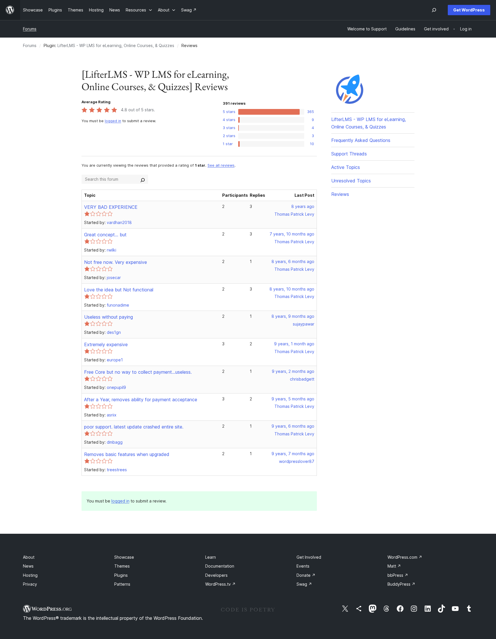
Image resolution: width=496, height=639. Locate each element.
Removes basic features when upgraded (126, 454)
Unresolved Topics (351, 181)
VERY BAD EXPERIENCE (110, 207)
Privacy (30, 584)
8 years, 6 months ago (293, 261)
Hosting (30, 575)
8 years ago (302, 206)
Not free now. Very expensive (115, 262)
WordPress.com (405, 557)
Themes (122, 566)
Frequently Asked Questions (360, 140)
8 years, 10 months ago (292, 289)
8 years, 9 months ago (293, 316)
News (28, 566)
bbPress (398, 575)
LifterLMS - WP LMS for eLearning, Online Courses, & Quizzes (115, 45)
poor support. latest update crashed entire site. (133, 427)
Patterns (122, 584)
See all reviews (221, 165)
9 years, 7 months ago (293, 453)
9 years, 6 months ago (293, 426)
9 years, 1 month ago (294, 343)
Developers (216, 575)
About (28, 557)
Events (303, 566)
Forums (29, 28)
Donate (306, 575)
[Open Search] (434, 10)
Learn (210, 557)
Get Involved (309, 557)
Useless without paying (108, 317)
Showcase (124, 557)
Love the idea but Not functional (118, 290)
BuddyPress (401, 584)
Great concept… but (105, 234)
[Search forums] (142, 179)
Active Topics (345, 167)
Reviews (340, 194)
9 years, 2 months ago (293, 371)
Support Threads (349, 154)
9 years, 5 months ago (293, 398)
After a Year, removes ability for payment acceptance (140, 399)
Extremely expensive (106, 344)
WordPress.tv (220, 584)
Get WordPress (469, 9)
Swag (304, 584)
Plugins (121, 575)
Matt (394, 566)
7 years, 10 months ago (292, 233)
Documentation (219, 566)
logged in (113, 121)
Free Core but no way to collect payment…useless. (138, 372)
